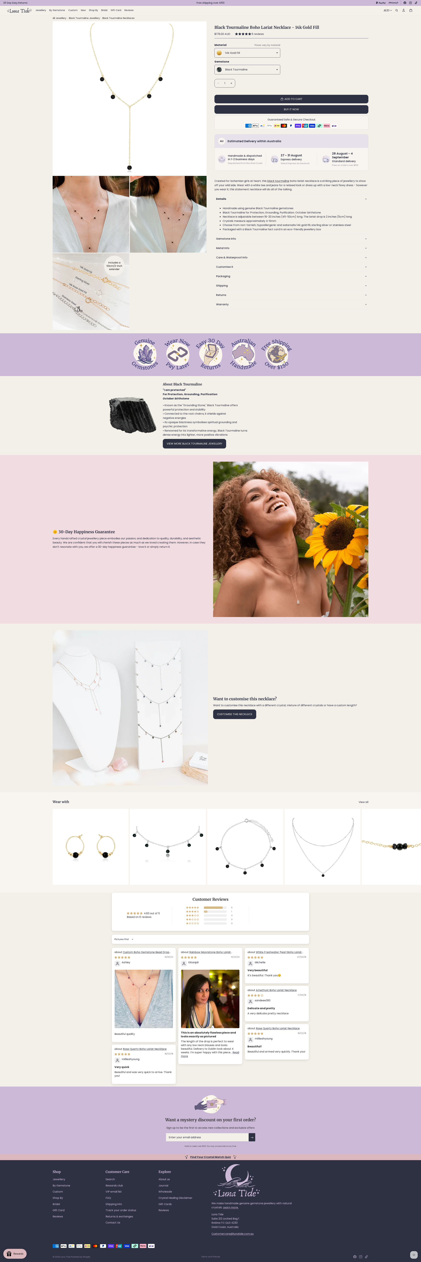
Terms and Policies (210, 1256)
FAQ (108, 1198)
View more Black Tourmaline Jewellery (194, 444)
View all (363, 802)
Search (110, 1179)
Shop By (58, 1198)
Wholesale (165, 1192)
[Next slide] (364, 846)
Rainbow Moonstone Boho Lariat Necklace (206, 954)
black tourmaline (278, 181)
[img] (122, 957)
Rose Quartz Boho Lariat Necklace (278, 1028)
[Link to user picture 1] (143, 999)
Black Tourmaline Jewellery (84, 18)
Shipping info (114, 1204)
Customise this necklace (234, 714)
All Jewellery (59, 18)
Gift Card (58, 1210)
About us (164, 1179)
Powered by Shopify (80, 1256)
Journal (163, 1185)
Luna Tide (65, 1256)
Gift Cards (165, 1204)
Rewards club (114, 1185)
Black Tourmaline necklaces (118, 18)
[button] (243, 34)
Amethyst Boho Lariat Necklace (276, 990)
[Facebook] (405, 2)
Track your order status (121, 1210)
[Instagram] (410, 2)
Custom (58, 1192)
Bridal (56, 1204)
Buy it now (291, 109)
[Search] (396, 10)
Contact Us (113, 1222)
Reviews (58, 1216)
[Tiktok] (366, 1257)
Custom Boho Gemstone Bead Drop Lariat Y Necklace (141, 954)
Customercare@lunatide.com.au (232, 1234)
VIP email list (114, 1192)
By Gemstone (61, 1185)
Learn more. (230, 1207)
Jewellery (59, 1179)
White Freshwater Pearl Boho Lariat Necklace (275, 954)
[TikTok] (416, 2)
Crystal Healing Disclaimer (175, 1198)
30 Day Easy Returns (15, 3)
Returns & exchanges (119, 1216)
